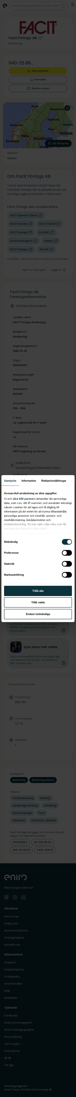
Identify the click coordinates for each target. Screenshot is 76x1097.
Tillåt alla (37, 590)
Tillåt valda (38, 602)
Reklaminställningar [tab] (53, 480)
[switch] (67, 553)
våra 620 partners (24, 498)
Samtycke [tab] (10, 480)
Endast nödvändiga (38, 614)
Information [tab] (29, 480)
